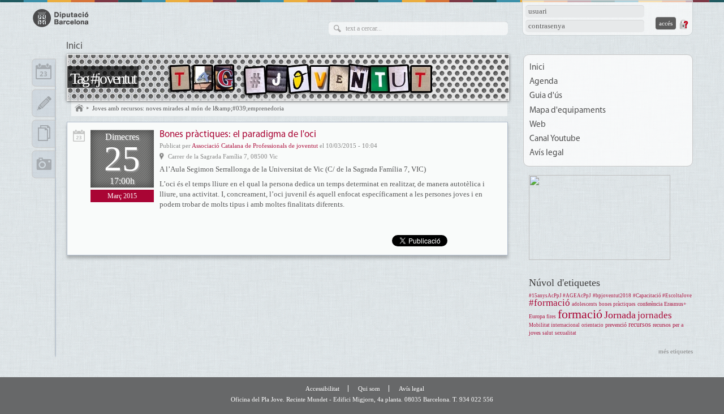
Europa (537, 316)
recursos (639, 324)
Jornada (620, 315)
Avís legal (546, 153)
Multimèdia (44, 164)
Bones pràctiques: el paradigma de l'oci (238, 134)
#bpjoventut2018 (612, 295)
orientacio (592, 325)
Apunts (44, 103)
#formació (549, 302)
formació (580, 314)
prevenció (616, 325)
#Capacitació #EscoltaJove (662, 295)
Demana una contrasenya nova (683, 24)
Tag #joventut (103, 78)
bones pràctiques (617, 304)
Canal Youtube (554, 139)
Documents (44, 133)
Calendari (44, 72)
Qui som (369, 388)
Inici (74, 46)
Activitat (79, 136)
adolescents (584, 304)
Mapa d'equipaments (567, 110)
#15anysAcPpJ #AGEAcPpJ (560, 295)
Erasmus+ (675, 304)
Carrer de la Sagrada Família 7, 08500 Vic (223, 156)
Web (537, 125)
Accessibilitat (322, 388)
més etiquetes (675, 351)
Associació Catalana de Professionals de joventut (255, 145)
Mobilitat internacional (554, 325)
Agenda (543, 82)
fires (551, 316)
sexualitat (565, 333)
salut (547, 333)
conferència (649, 304)
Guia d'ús (545, 96)
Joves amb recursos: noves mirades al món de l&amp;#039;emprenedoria (188, 108)
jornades (654, 315)
